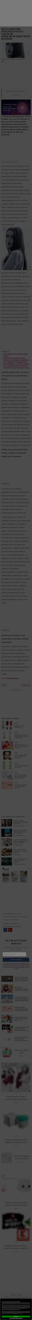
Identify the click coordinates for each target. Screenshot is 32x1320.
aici (6, 1307)
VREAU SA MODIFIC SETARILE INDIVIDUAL (16, 1318)
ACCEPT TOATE (16, 1316)
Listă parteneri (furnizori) (4, 1314)
